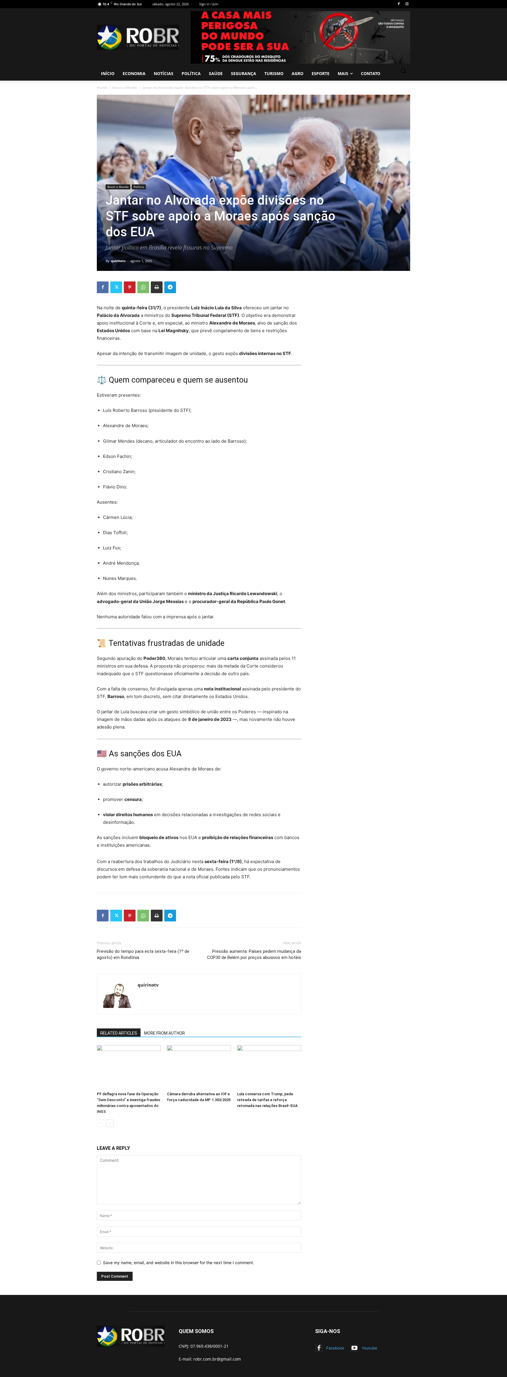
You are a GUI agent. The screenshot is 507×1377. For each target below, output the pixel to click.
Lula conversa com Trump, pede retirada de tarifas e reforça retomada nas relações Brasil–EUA (267, 1100)
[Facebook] (398, 4)
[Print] (157, 287)
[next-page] (110, 1123)
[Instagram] (406, 4)
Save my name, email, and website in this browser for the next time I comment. (178, 1262)
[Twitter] (116, 287)
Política (138, 187)
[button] (403, 71)
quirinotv (118, 261)
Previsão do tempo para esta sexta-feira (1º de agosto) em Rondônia (143, 954)
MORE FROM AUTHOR (164, 1033)
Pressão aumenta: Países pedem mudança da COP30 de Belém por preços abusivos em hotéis (254, 954)
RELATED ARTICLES (118, 1033)
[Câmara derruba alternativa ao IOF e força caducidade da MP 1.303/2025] (199, 1067)
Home (102, 87)
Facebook (335, 1348)
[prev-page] (100, 1123)
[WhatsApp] (143, 287)
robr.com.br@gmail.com (217, 1359)
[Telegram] (170, 287)
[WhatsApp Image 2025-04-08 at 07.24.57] (300, 37)
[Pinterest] (130, 287)
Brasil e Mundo (124, 87)
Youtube (369, 1348)
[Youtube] (354, 1348)
